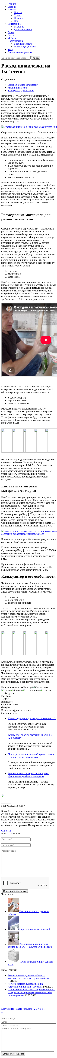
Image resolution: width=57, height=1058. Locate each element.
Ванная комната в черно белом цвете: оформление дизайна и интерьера (28, 775)
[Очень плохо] (41, 687)
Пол (16, 21)
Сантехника (14, 23)
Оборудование (15, 41)
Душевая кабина (23, 29)
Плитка (18, 12)
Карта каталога (24, 1008)
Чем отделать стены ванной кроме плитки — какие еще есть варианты (31, 755)
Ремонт (12, 9)
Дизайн (12, 6)
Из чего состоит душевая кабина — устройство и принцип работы (27, 985)
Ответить (6, 830)
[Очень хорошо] (31, 690)
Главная (12, 4)
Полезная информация (20, 52)
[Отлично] (46, 690)
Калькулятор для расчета (21, 90)
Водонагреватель (23, 43)
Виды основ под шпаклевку (23, 84)
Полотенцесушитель (25, 46)
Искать (35, 58)
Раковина (19, 26)
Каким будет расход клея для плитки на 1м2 (32, 718)
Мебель (12, 38)
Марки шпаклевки (18, 87)
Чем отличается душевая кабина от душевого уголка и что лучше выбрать (28, 976)
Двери (11, 35)
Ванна (11, 32)
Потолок (18, 18)
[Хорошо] (16, 690)
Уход (10, 49)
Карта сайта (7, 1008)
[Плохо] (6, 690)
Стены (17, 15)
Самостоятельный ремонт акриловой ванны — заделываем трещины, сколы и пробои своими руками (31, 992)
